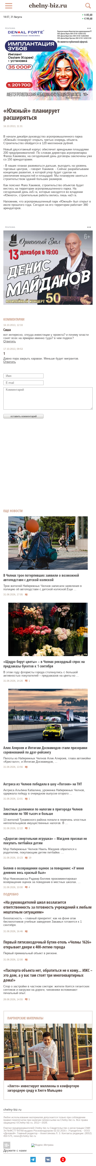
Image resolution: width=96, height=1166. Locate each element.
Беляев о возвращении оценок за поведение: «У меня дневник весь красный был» (43, 870)
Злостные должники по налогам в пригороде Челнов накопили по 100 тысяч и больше (43, 811)
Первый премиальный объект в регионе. (30, 953)
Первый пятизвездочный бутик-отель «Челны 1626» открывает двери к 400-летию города (47, 944)
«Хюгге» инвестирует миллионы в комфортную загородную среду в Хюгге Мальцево (43, 1088)
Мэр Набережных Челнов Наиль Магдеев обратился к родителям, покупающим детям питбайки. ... (40, 850)
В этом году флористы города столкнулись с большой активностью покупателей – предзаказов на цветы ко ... (41, 674)
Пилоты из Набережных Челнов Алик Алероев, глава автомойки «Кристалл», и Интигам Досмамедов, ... (47, 760)
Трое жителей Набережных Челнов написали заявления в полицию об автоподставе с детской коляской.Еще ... (42, 587)
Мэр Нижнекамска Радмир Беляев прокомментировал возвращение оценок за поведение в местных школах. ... (42, 880)
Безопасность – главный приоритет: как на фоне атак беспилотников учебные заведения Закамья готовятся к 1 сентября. (42, 922)
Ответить (9, 341)
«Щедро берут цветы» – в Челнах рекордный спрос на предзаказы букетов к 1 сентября (44, 664)
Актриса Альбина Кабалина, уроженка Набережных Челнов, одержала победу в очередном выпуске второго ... (44, 791)
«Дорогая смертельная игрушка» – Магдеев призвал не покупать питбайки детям (45, 840)
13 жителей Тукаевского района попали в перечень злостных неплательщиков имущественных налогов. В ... (44, 821)
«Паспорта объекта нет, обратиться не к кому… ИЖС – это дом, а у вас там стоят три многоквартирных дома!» (47, 975)
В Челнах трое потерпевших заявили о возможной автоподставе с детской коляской (41, 577)
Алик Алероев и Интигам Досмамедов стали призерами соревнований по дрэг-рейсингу (45, 750)
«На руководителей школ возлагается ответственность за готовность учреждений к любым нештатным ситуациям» (47, 907)
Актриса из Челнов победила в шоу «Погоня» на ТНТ (42, 784)
